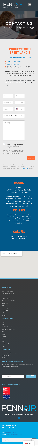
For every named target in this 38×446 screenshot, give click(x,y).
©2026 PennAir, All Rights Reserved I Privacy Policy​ (19, 414)
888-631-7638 (10, 432)
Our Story (6, 349)
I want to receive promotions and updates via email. (15, 146)
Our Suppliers (7, 318)
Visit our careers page (11, 384)
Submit (31, 158)
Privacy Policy (24, 168)
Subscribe (30, 376)
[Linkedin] (19, 418)
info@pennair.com (14, 434)
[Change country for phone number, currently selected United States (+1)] (17, 109)
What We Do (6, 287)
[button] (29, 4)
